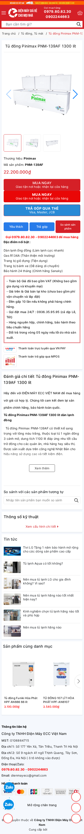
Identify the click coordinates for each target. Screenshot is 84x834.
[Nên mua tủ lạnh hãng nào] (12, 631)
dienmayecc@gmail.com (29, 775)
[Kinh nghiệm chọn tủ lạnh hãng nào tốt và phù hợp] (12, 615)
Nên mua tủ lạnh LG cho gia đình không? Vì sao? (47, 581)
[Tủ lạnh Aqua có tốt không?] (12, 567)
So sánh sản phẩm (68, 226)
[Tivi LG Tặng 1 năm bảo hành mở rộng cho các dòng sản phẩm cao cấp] (12, 551)
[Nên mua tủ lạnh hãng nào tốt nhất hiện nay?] (12, 599)
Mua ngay (42, 184)
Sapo (51, 829)
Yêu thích (16, 226)
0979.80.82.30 (57, 10)
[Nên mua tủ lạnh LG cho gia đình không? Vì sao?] (12, 583)
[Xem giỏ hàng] (80, 12)
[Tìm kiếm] (78, 24)
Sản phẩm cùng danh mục (28, 646)
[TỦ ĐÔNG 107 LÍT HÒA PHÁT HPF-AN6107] (61, 674)
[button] (75, 94)
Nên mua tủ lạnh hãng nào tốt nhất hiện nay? (48, 597)
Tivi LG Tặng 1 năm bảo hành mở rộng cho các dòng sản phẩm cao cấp (50, 549)
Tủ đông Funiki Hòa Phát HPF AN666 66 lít (20, 700)
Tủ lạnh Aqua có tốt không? (43, 563)
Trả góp (42, 226)
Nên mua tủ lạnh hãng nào (42, 627)
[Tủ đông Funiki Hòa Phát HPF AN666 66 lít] (22, 674)
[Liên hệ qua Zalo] (8, 804)
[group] (42, 94)
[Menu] (4, 13)
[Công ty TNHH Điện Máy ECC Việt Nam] (23, 13)
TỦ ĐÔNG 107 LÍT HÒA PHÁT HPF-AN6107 (58, 700)
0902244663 (58, 16)
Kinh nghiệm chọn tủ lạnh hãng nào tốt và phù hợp (51, 613)
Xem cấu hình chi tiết (41, 526)
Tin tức (10, 539)
